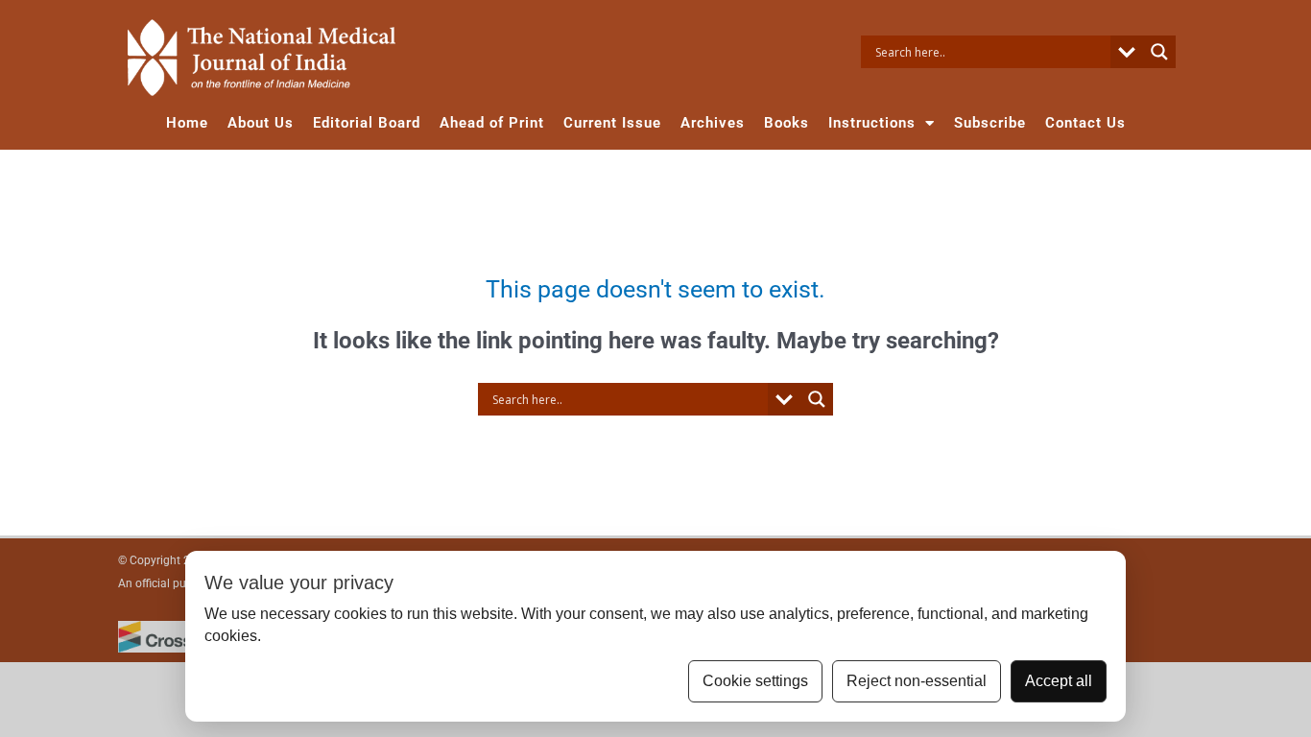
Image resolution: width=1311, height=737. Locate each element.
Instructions (872, 122)
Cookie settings (755, 681)
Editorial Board (366, 122)
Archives (712, 122)
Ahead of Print (492, 122)
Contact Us (1085, 122)
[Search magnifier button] (1159, 52)
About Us (260, 122)
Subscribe (990, 122)
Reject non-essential (916, 681)
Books (786, 122)
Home (187, 122)
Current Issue (612, 122)
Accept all (1058, 681)
